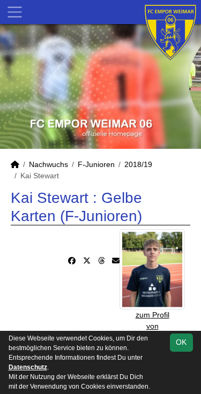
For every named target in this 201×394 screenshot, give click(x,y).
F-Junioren (96, 164)
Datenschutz (28, 367)
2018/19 (138, 164)
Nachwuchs (48, 164)
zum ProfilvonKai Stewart (152, 326)
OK (181, 342)
